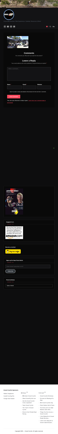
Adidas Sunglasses (9, 393)
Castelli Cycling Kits (9, 396)
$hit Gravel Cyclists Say (46, 402)
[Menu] (53, 26)
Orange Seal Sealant (9, 398)
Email (25, 84)
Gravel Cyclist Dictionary (46, 396)
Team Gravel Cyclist (27, 405)
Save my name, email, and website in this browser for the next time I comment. (28, 91)
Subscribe (10, 271)
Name (9, 84)
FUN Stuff (41, 393)
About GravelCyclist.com (29, 398)
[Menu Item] (5, 26)
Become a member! (10, 247)
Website (39, 84)
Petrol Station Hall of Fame (47, 405)
